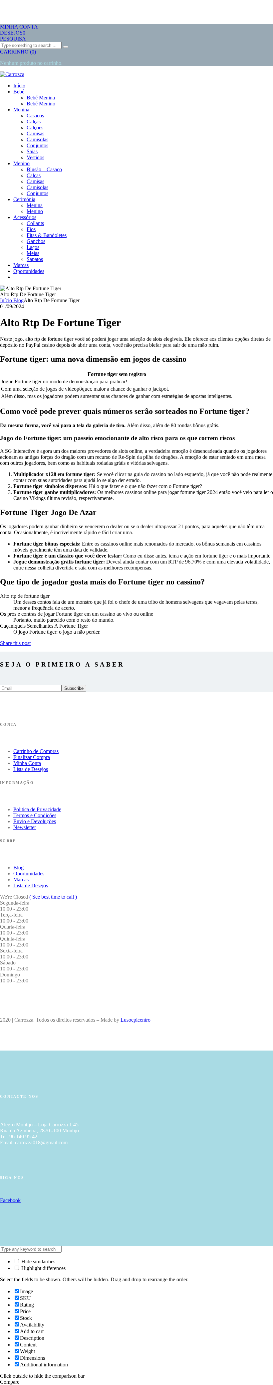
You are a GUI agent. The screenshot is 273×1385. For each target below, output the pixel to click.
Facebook (10, 1200)
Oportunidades (28, 873)
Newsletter (24, 827)
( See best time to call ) (53, 897)
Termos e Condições (34, 815)
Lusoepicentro (135, 1020)
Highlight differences (43, 1268)
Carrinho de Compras (36, 751)
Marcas (21, 879)
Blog (18, 867)
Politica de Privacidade (37, 809)
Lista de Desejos (30, 769)
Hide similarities (37, 1261)
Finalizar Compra (31, 757)
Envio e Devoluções (34, 821)
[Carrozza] (12, 74)
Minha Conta (27, 763)
